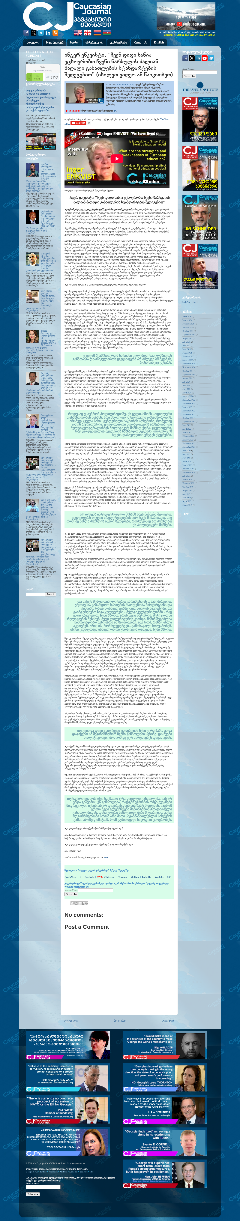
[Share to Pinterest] (86, 903)
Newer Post (71, 1020)
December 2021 (188, 443)
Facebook (89, 877)
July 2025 (186, 342)
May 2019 (186, 497)
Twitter (43, 1172)
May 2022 (186, 425)
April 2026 (186, 316)
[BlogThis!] (76, 903)
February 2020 (188, 483)
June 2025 (186, 345)
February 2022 (188, 436)
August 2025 (187, 338)
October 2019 (187, 486)
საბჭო (74, 42)
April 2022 (186, 429)
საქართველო (189, 302)
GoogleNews (70, 877)
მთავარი (33, 42)
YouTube (159, 877)
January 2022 (187, 439)
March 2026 (187, 320)
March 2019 (187, 505)
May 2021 (186, 457)
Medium (135, 877)
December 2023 (188, 400)
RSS (169, 877)
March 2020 (187, 479)
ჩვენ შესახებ (54, 42)
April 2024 (186, 392)
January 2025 (187, 360)
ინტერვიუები (94, 42)
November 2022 (188, 414)
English (159, 42)
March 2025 (187, 352)
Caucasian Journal (125, 84)
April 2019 (186, 501)
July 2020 (186, 476)
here (106, 857)
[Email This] (72, 903)
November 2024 (188, 367)
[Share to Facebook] (83, 903)
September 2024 (188, 374)
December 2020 (188, 472)
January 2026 (187, 327)
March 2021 (187, 465)
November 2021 (188, 447)
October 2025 (187, 331)
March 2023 (187, 407)
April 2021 (186, 461)
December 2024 (188, 363)
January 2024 (187, 396)
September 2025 (188, 334)
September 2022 (188, 421)
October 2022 (187, 418)
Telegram (122, 877)
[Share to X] (79, 903)
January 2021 (187, 468)
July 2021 (186, 450)
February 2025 (188, 356)
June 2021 (186, 454)
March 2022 (187, 432)
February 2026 (188, 323)
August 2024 (187, 378)
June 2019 (186, 494)
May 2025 (186, 349)
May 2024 (186, 389)
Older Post (168, 1020)
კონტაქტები (118, 42)
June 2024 (186, 385)
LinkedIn (146, 877)
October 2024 (187, 371)
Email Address (71, 890)
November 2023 (188, 403)
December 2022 (188, 410)
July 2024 (186, 382)
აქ (115, 110)
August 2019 (187, 490)
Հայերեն (140, 42)
